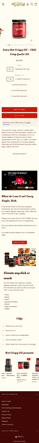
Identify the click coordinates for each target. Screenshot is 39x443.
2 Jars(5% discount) (23, 79)
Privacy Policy (6, 414)
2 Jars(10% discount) (19, 102)
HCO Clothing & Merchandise (11, 408)
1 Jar (10, 79)
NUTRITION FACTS (19, 154)
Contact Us (5, 411)
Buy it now (19, 115)
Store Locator (6, 401)
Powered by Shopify (20, 441)
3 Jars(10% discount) (19, 85)
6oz (10, 69)
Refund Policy (6, 418)
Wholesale (5, 404)
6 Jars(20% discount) (19, 90)
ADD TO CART (19, 242)
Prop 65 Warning (10, 394)
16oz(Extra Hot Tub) (22, 69)
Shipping (5, 421)
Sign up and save (10, 431)
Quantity (19, 75)
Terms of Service (7, 424)
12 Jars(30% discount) (19, 96)
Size (19, 65)
